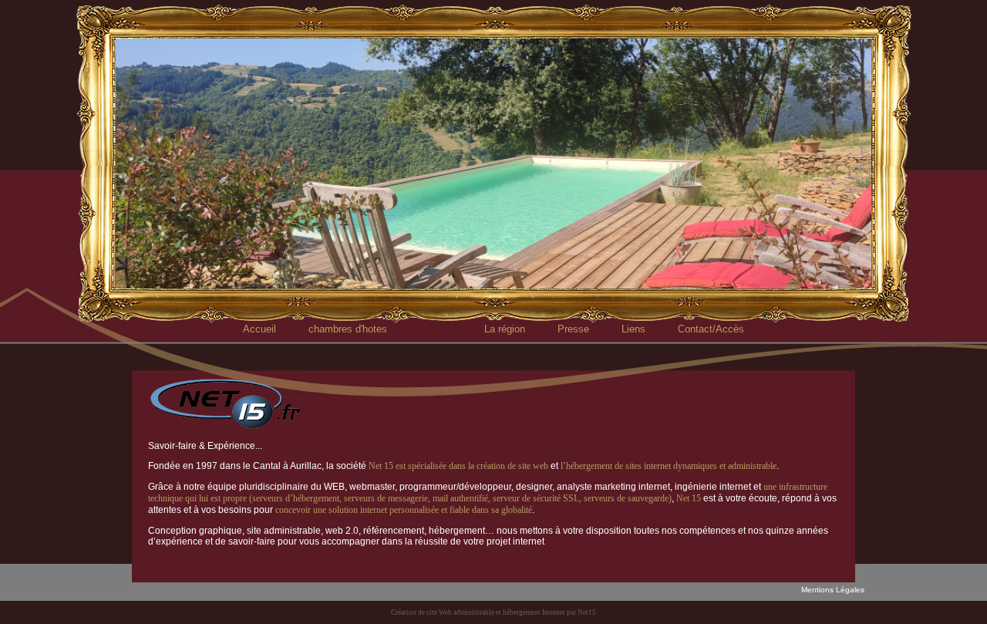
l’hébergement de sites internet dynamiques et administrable (668, 465)
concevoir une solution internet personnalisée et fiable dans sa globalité (403, 509)
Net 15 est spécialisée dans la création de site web (458, 465)
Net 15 (688, 498)
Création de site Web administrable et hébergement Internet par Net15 (493, 612)
